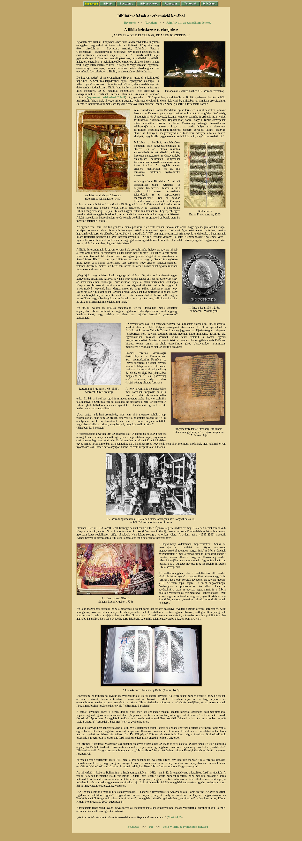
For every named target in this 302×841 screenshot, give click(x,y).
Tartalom (151, 22)
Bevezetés (130, 22)
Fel (151, 826)
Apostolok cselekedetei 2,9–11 (106, 97)
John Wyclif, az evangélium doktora (188, 22)
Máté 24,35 (175, 817)
